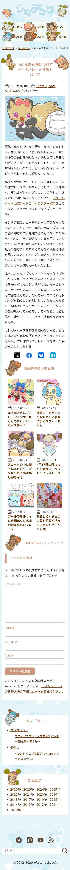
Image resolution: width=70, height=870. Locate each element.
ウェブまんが (42, 736)
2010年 (15, 810)
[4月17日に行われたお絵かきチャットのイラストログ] (49, 455)
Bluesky (41, 355)
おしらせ (39, 27)
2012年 (41, 805)
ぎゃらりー (59, 27)
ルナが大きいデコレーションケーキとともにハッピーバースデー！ (20, 419)
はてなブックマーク (53, 355)
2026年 (15, 789)
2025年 (28, 789)
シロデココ (8, 48)
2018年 (15, 799)
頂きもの (34, 741)
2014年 (15, 805)
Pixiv (30, 840)
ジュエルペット (19, 90)
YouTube (40, 840)
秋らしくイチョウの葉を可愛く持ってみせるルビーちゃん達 (48, 522)
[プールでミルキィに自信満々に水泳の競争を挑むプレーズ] (21, 507)
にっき (18, 37)
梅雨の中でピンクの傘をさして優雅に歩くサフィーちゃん (48, 419)
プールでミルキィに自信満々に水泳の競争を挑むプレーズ (20, 522)
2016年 (41, 799)
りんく (40, 37)
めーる (62, 37)
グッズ (55, 736)
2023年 (55, 789)
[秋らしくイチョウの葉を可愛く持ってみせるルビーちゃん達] (49, 507)
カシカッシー (19, 730)
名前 (10, 628)
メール (11, 642)
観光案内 (23, 741)
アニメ (19, 736)
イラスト (41, 86)
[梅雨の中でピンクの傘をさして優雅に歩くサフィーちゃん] (49, 403)
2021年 (28, 794)
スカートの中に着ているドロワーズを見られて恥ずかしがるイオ (20, 471)
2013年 (28, 805)
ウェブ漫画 (32, 754)
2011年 (55, 805)
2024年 (41, 789)
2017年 (28, 799)
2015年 (55, 799)
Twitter (17, 355)
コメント (13, 584)
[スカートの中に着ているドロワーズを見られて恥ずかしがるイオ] (21, 455)
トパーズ (34, 90)
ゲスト (44, 754)
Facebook (29, 355)
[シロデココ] (35, 10)
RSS (51, 840)
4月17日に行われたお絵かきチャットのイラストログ (48, 469)
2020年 (41, 794)
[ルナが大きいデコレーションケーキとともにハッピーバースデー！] (21, 403)
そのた (51, 86)
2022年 (15, 794)
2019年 (55, 794)
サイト (9, 656)
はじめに (17, 27)
